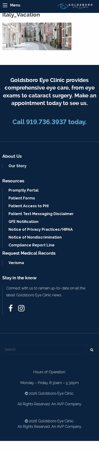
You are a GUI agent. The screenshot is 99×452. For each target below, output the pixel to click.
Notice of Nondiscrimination (35, 237)
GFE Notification (23, 221)
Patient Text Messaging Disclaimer (41, 214)
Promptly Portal (23, 190)
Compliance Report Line (32, 245)
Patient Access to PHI (29, 206)
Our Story (17, 166)
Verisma (16, 263)
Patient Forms (22, 198)
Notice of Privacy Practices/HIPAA (41, 229)
